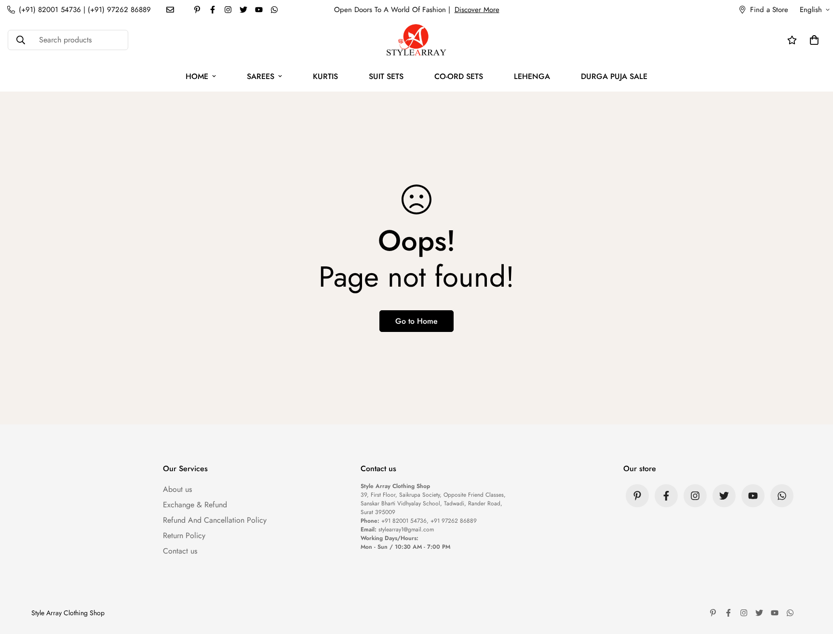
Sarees (260, 76)
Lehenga (532, 76)
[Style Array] (416, 40)
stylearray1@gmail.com (406, 529)
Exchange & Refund (195, 504)
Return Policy (184, 535)
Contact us (180, 550)
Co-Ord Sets (458, 76)
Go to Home (416, 321)
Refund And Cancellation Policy (215, 520)
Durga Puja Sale (614, 76)
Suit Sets (386, 76)
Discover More (477, 9)
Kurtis (325, 76)
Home (197, 76)
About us (177, 489)
